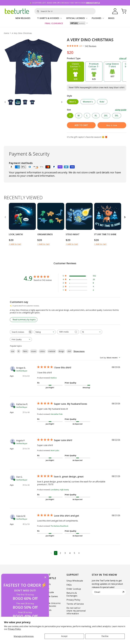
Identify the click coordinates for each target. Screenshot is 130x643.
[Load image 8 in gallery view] (25, 102)
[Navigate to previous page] (51, 553)
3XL (117, 115)
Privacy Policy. (14, 629)
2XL (106, 115)
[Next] (124, 217)
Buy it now (112, 125)
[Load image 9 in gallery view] (32, 102)
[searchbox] (19, 332)
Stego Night (72, 234)
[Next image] (33, 216)
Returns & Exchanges (72, 594)
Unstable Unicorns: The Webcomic (51, 604)
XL (96, 115)
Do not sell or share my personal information (76, 611)
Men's (72, 101)
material (51, 351)
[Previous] (5, 217)
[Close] (45, 577)
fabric (25, 351)
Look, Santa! (16, 234)
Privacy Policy (73, 599)
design (61, 351)
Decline (104, 636)
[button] (48, 19)
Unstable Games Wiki (49, 598)
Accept (64, 636)
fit (18, 351)
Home (6, 33)
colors (42, 351)
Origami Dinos (45, 234)
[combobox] (65, 11)
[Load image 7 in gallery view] (18, 102)
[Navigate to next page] (79, 553)
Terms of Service (75, 603)
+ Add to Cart (15, 244)
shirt (69, 351)
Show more (79, 351)
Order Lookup (74, 588)
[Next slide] (62, 102)
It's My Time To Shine (105, 234)
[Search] (37, 11)
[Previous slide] (5, 102)
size (12, 351)
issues (33, 351)
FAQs (69, 584)
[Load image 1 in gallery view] (11, 102)
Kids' (102, 101)
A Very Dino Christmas (22, 33)
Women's (88, 101)
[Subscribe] (123, 592)
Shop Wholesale (75, 580)
